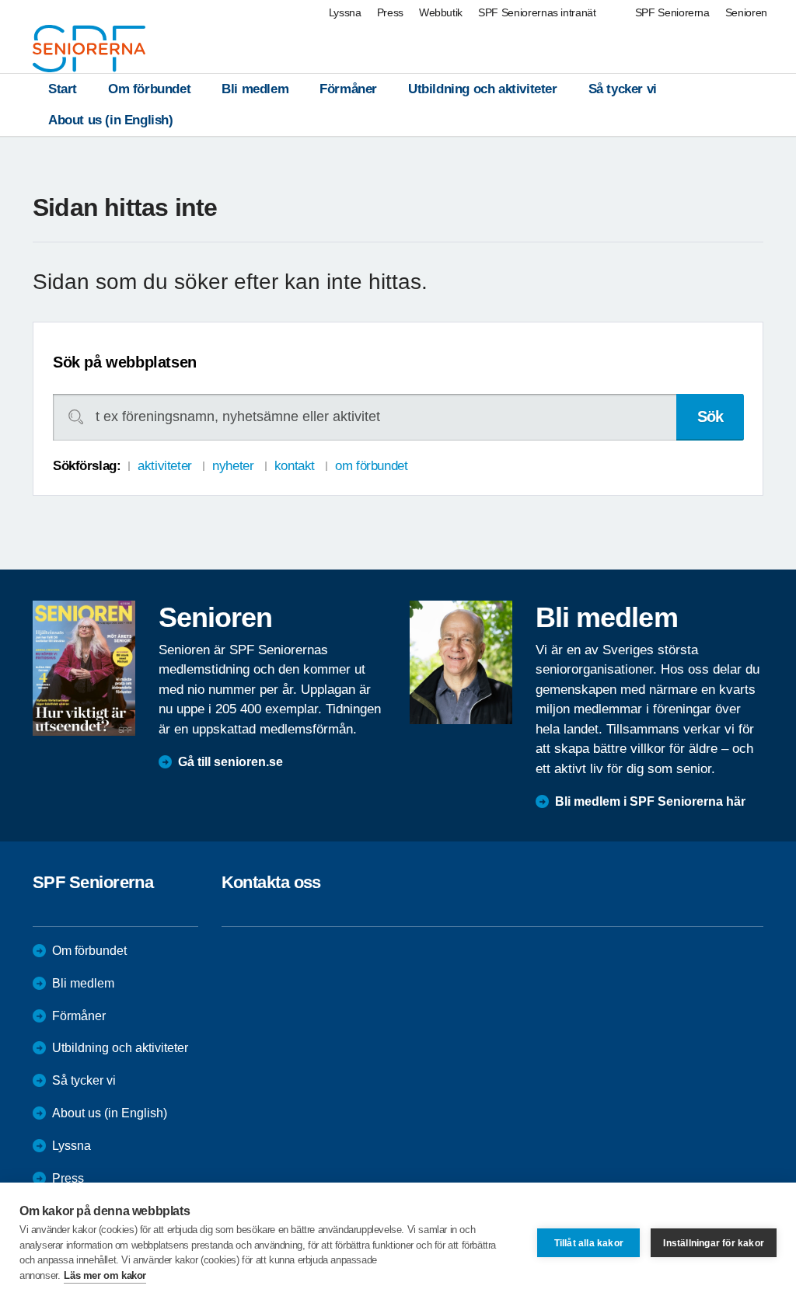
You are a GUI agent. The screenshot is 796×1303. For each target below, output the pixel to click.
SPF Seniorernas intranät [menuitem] (537, 12)
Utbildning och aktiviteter (482, 89)
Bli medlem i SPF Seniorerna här (650, 801)
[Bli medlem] (461, 662)
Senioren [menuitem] (746, 12)
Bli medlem (255, 89)
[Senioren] (84, 668)
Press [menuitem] (390, 12)
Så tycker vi (622, 89)
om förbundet (371, 465)
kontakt (294, 465)
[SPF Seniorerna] (89, 48)
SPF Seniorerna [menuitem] (672, 12)
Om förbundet (149, 89)
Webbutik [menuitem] (441, 12)
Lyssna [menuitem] (345, 12)
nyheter (232, 465)
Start (62, 89)
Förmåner (348, 89)
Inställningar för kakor (713, 1243)
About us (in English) (110, 120)
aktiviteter (164, 465)
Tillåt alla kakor (588, 1243)
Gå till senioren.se (230, 761)
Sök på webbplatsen (125, 362)
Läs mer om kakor (105, 1275)
